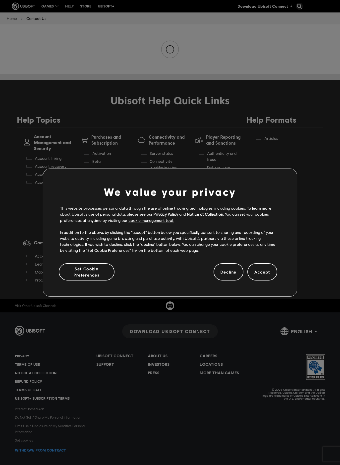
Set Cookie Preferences (87, 271)
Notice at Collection (205, 214)
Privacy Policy (166, 214)
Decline (228, 271)
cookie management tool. (151, 220)
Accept (262, 271)
